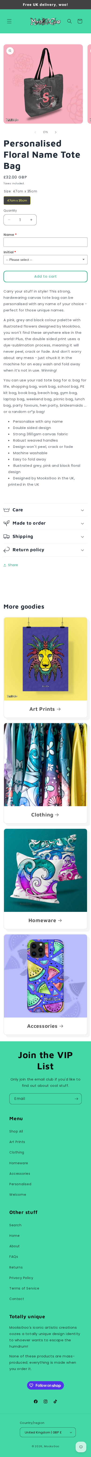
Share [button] (13, 565)
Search (15, 1225)
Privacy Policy (21, 1278)
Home (14, 1235)
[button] (9, 21)
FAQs (13, 1256)
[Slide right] (56, 132)
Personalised (20, 1184)
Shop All (16, 1131)
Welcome (17, 1194)
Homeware (42, 920)
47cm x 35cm (17, 199)
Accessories (42, 1026)
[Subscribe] (76, 1098)
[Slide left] (35, 132)
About (14, 1246)
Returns (16, 1267)
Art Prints (42, 709)
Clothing (42, 815)
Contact (16, 1299)
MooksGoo (52, 1446)
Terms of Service (24, 1288)
